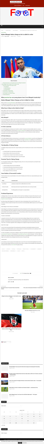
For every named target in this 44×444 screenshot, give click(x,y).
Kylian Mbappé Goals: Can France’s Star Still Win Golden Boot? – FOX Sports (23, 394)
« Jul (2, 425)
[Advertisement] (22, 20)
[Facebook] (39, 26)
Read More (25, 442)
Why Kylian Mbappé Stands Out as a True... (33, 310)
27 (10, 422)
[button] (22, 2)
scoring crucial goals (21, 130)
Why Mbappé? (6, 86)
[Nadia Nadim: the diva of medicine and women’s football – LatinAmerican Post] (4, 389)
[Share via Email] (30, 273)
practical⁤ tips (8, 97)
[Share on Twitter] (23, 273)
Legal (23, 5)
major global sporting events (23, 234)
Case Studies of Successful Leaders (9, 93)
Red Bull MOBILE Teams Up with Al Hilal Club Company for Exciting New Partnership (24, 366)
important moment (4, 198)
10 (33, 416)
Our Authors (27, 5)
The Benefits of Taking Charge (8, 90)
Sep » (4, 425)
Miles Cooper (11, 277)
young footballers (28, 138)
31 (33, 422)
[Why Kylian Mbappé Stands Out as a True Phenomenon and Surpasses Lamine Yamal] (33, 302)
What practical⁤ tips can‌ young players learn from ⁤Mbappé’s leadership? (14, 82)
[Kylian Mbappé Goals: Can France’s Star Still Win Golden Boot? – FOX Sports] (4, 396)
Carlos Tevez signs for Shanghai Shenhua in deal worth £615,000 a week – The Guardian (25, 380)
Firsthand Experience (6, 94)
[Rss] (40, 26)
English (4, 342)
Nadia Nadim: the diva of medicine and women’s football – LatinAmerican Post (23, 387)
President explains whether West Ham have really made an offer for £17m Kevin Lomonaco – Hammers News (25, 374)
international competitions (6, 234)
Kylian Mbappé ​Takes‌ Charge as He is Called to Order (10, 84)
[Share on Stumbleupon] (28, 273)
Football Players (8, 30)
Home (2, 30)
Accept (20, 442)
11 (39, 416)
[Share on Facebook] (22, 273)
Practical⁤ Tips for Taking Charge (8, 91)
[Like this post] (21, 273)
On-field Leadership (7, 88)
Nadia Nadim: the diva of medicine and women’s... (17, 3)
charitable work (27, 139)
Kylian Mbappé (15, 30)
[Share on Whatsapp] (29, 273)
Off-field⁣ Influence (7, 89)
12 (4, 418)
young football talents (11, 102)
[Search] (42, 26)
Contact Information (17, 5)
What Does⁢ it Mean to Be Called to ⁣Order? (9, 85)
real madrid (14, 244)
